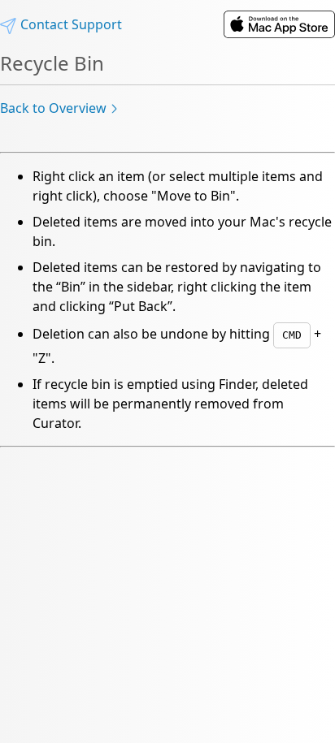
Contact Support (69, 24)
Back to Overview (53, 108)
